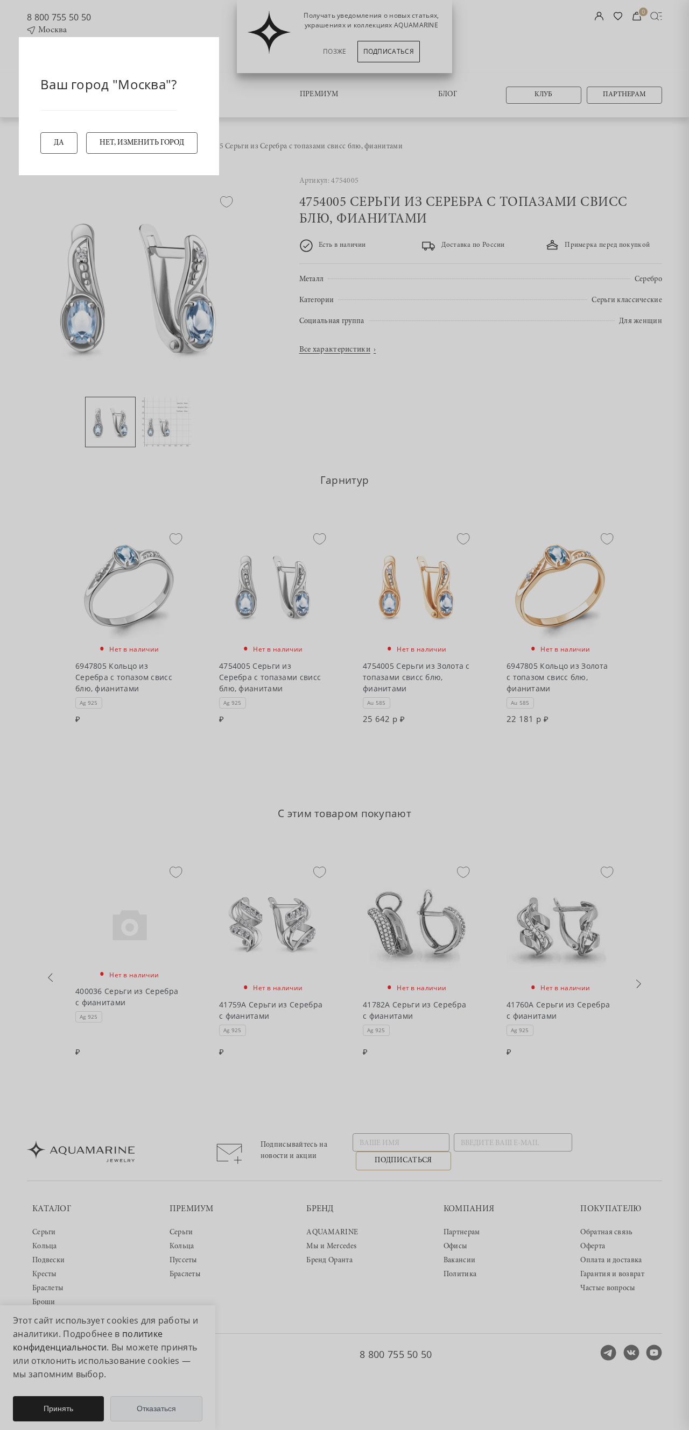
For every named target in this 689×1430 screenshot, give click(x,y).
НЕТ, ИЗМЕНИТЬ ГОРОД (142, 143)
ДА (59, 143)
